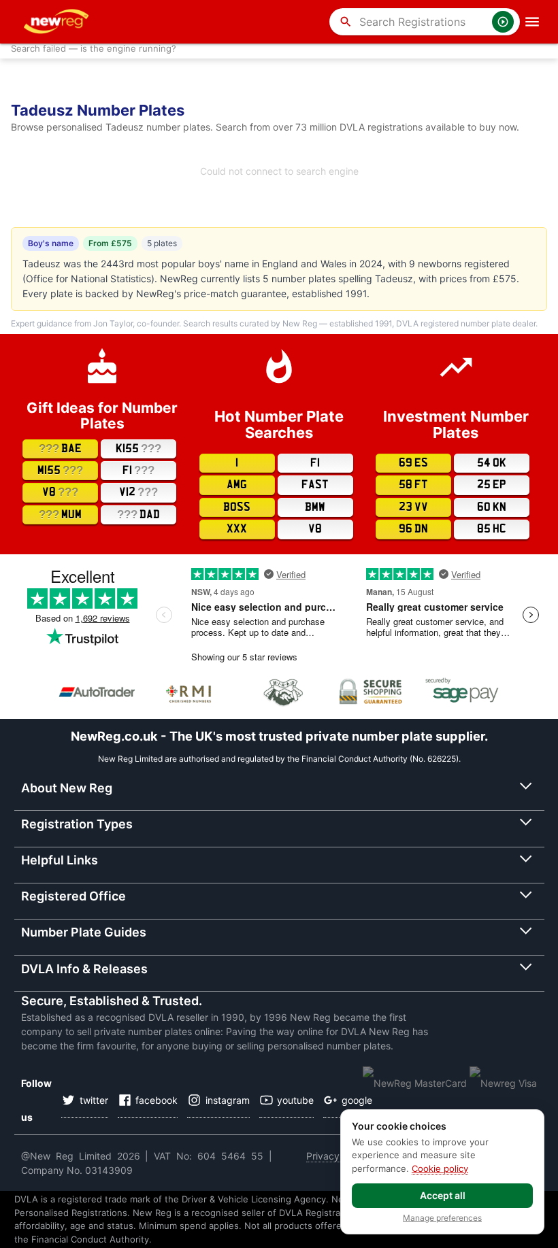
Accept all (442, 1195)
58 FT (413, 485)
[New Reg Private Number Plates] (58, 21)
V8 (60, 492)
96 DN (413, 529)
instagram (228, 1100)
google (357, 1100)
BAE (60, 448)
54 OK (491, 463)
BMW (315, 507)
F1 (138, 470)
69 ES (413, 463)
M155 (60, 470)
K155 (138, 448)
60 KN (491, 507)
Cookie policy (440, 1168)
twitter (94, 1100)
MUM (60, 514)
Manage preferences (442, 1218)
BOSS (236, 507)
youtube (295, 1100)
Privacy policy (337, 1156)
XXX (237, 529)
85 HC (491, 529)
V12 (138, 492)
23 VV (413, 507)
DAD (138, 514)
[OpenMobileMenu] (532, 22)
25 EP (491, 485)
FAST (315, 485)
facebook (156, 1100)
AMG (237, 485)
